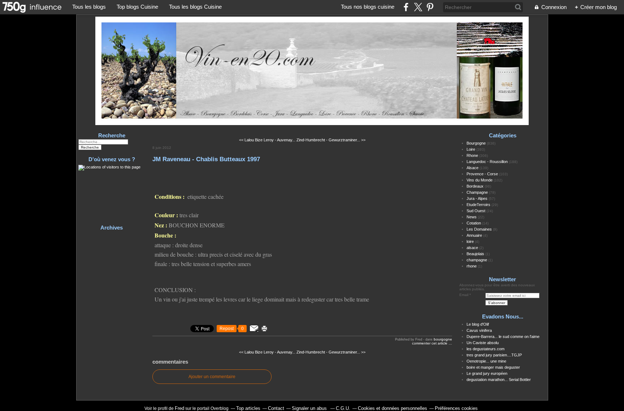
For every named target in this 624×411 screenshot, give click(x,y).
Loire (471, 149)
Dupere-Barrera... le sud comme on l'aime (503, 336)
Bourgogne (443, 339)
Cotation (474, 223)
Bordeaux (475, 186)
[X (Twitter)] (417, 7)
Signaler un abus (310, 408)
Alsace (472, 168)
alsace (472, 247)
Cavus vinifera (479, 330)
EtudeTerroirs (478, 204)
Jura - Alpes (477, 198)
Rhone (472, 155)
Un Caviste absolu (483, 343)
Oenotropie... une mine (486, 361)
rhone (472, 266)
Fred (179, 408)
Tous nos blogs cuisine (367, 7)
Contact (276, 408)
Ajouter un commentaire (211, 376)
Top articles (248, 408)
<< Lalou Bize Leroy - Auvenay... (267, 140)
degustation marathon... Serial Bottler (499, 379)
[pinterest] (429, 7)
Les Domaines (479, 229)
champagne (477, 260)
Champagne (477, 192)
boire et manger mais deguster (493, 367)
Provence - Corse (482, 174)
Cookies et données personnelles (392, 408)
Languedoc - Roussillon (487, 161)
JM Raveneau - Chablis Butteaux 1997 (206, 159)
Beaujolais (475, 254)
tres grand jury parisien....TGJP (494, 355)
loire (470, 241)
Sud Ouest (476, 211)
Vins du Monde (480, 180)
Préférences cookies (456, 408)
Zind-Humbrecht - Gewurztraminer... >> (330, 140)
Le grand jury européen (487, 373)
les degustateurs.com (485, 349)
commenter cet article (430, 343)
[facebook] (406, 7)
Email (463, 295)
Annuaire (474, 235)
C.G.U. (343, 408)
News (472, 217)
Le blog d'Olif (478, 324)
